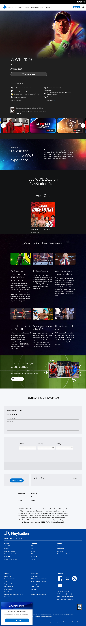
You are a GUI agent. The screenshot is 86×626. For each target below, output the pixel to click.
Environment (60, 546)
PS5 (15, 7)
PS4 (32, 548)
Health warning (35, 586)
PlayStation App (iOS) (63, 591)
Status (6, 581)
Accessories (34, 7)
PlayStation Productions (11, 554)
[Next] (83, 125)
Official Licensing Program (38, 594)
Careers (6, 548)
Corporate (7, 556)
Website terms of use (69, 622)
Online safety (60, 551)
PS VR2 (33, 551)
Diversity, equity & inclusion (65, 554)
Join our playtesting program (65, 596)
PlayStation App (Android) (64, 594)
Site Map (79, 622)
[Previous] (3, 125)
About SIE (7, 546)
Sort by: (58, 444)
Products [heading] (34, 543)
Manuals (6, 592)
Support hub (7, 576)
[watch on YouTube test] (50, 130)
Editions (22, 444)
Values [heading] (59, 543)
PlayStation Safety (9, 579)
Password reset (8, 586)
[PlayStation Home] (4, 7)
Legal (50, 622)
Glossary (33, 592)
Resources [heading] (34, 573)
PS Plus (27, 7)
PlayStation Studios (10, 551)
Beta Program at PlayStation (65, 599)
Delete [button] (75, 478)
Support (48, 7)
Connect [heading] (60, 573)
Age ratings (34, 584)
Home (6, 538)
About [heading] (6, 543)
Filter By (40, 444)
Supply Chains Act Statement (39, 581)
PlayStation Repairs (10, 584)
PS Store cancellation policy (38, 579)
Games (20, 7)
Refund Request (9, 589)
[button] (43, 125)
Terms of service (35, 576)
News (41, 7)
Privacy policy (57, 622)
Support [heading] (7, 573)
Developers (34, 589)
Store (9, 7)
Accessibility (60, 548)
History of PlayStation (10, 559)
